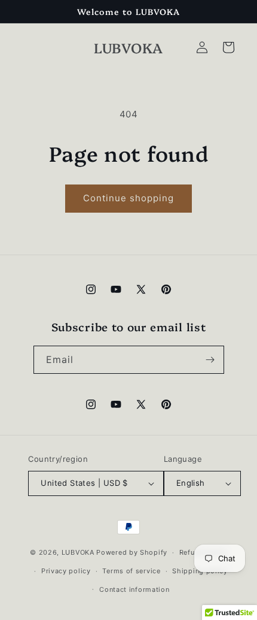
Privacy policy (66, 571)
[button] (228, 47)
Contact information (134, 589)
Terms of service (131, 571)
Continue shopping (128, 198)
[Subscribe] (210, 360)
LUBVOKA (78, 552)
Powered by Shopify (131, 552)
